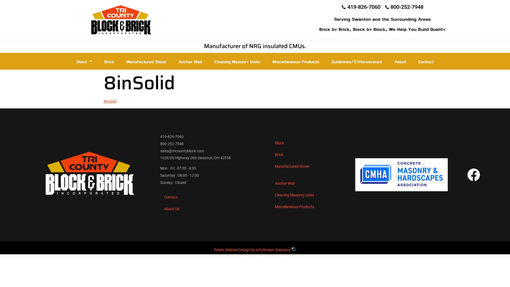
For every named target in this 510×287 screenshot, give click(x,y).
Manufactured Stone (146, 61)
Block (81, 61)
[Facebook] (473, 174)
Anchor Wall (190, 61)
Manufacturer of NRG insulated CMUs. (255, 46)
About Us (171, 209)
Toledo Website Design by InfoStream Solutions (252, 250)
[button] (84, 61)
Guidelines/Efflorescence (357, 61)
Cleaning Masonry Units (237, 61)
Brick (109, 61)
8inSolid (110, 101)
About (400, 61)
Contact (426, 61)
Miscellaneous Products (296, 61)
